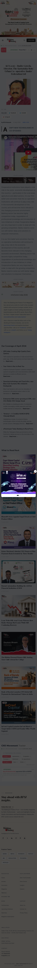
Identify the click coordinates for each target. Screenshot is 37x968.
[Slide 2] (19, 495)
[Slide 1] (18, 495)
